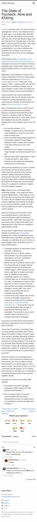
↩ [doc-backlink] (23, 390)
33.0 (22, 128)
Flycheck (21, 22)
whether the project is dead (16, 104)
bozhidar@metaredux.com (10, 497)
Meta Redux (8, 3)
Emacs (14, 22)
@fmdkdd (14, 82)
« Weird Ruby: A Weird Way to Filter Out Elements (9, 411)
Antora (21, 233)
